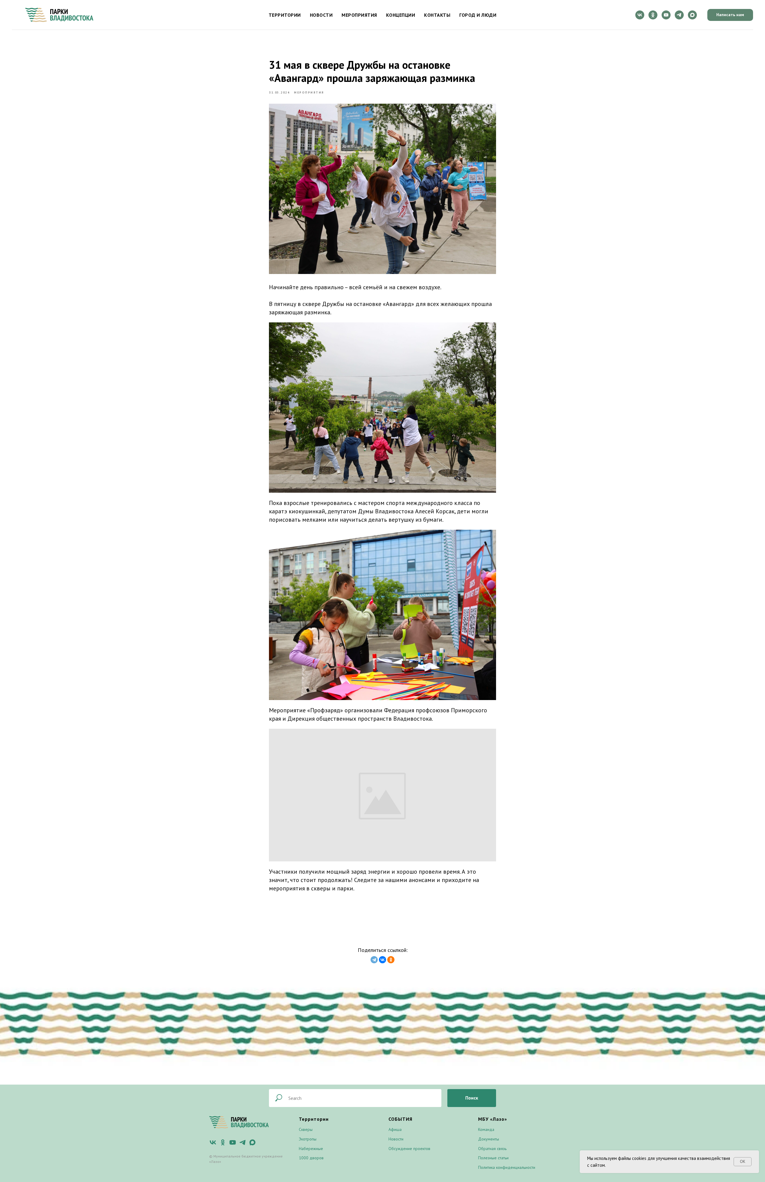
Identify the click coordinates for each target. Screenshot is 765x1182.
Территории (285, 15)
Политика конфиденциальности (506, 1167)
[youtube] (666, 14)
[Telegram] (374, 959)
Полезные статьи (493, 1157)
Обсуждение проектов (409, 1148)
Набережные (311, 1148)
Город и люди (477, 15)
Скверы (306, 1129)
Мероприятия (359, 15)
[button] (730, 15)
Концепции (400, 15)
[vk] (639, 14)
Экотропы (307, 1139)
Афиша (395, 1129)
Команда (486, 1129)
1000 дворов (311, 1157)
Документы (488, 1139)
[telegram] (679, 14)
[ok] (652, 14)
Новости (321, 15)
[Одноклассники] (390, 959)
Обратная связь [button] (492, 1148)
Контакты (437, 15)
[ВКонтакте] (382, 959)
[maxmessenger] (692, 14)
